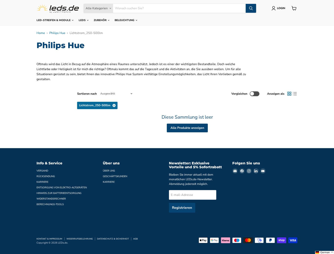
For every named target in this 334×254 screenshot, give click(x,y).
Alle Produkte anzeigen (187, 128)
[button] (324, 252)
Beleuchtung (125, 20)
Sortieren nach (87, 93)
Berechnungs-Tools (50, 204)
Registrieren (182, 207)
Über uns (109, 170)
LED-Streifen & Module (54, 20)
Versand (42, 170)
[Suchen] (251, 8)
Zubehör (100, 20)
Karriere (42, 182)
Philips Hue (57, 33)
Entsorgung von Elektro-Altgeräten (62, 187)
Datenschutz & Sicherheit (113, 238)
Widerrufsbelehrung (79, 238)
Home (41, 33)
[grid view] (289, 93)
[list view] (294, 93)
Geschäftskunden (115, 176)
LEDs (82, 20)
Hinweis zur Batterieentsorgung (59, 193)
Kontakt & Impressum (49, 238)
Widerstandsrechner (51, 198)
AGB (135, 238)
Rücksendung (46, 176)
